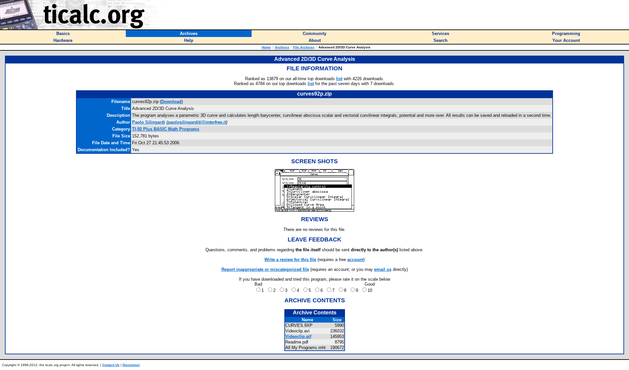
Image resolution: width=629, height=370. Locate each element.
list (339, 78)
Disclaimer (131, 365)
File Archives (303, 47)
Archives (282, 47)
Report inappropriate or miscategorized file (265, 269)
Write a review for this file (290, 259)
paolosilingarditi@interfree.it (197, 122)
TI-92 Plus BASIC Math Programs (165, 129)
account (355, 259)
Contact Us (111, 365)
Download (171, 101)
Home (266, 47)
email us (382, 269)
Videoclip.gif (298, 336)
